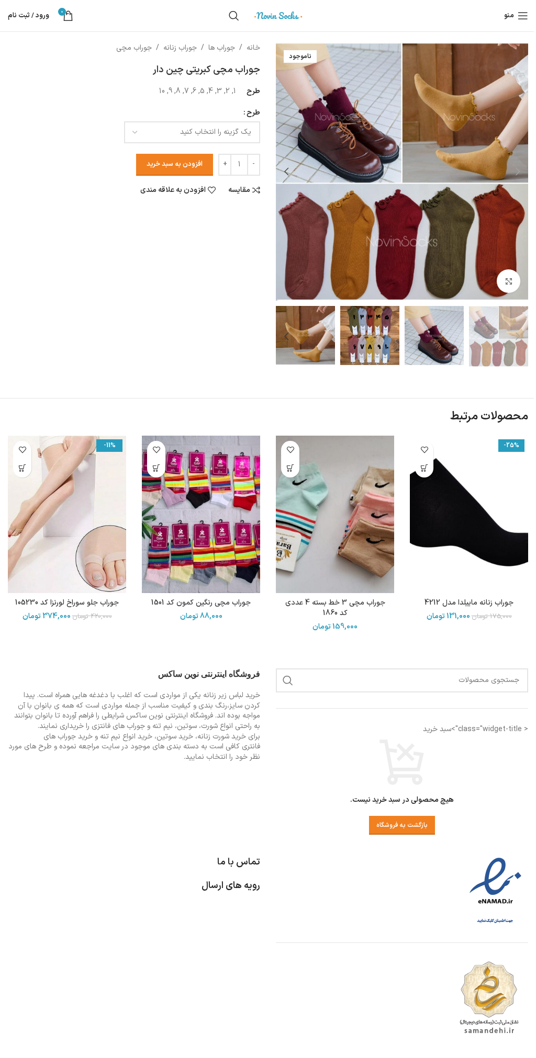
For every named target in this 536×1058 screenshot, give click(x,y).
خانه (253, 47)
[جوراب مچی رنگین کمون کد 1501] (201, 514)
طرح (253, 112)
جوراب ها (221, 47)
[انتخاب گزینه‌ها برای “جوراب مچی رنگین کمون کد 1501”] (156, 468)
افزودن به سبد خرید (175, 164)
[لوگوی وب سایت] (278, 15)
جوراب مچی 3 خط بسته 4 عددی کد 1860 (335, 608)
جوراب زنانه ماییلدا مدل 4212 (469, 602)
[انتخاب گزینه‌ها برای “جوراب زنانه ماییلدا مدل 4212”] (424, 468)
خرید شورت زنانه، (220, 736)
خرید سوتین (175, 736)
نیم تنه (110, 736)
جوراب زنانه (180, 47)
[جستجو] (234, 15)
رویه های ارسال (231, 886)
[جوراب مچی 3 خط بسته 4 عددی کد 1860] (335, 514)
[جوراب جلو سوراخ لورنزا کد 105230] (67, 514)
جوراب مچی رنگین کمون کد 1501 (201, 602)
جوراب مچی (134, 47)
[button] (517, 171)
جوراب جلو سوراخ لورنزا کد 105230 (67, 602)
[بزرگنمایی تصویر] (508, 281)
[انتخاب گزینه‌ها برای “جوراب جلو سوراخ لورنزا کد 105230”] (22, 468)
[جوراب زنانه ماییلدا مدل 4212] (469, 514)
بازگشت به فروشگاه (402, 825)
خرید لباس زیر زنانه (231, 695)
